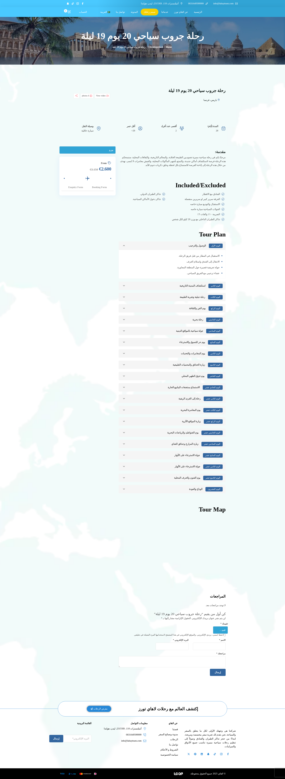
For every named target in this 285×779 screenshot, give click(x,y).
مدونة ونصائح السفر (168, 732)
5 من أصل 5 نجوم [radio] (207, 628)
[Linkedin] (202, 752)
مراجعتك (221, 652)
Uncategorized (155, 47)
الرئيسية (198, 12)
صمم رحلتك (149, 12)
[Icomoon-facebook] (82, 3)
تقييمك (224, 623)
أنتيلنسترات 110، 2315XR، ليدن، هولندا (160, 3)
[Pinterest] (195, 752)
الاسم (222, 638)
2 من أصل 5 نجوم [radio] (219, 628)
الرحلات (174, 738)
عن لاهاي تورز (181, 12)
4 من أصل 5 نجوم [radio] (211, 628)
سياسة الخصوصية (169, 753)
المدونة (134, 12)
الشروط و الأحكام (169, 748)
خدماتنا (164, 12)
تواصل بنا (120, 12)
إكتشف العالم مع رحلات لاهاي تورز (168, 707)
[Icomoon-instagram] (77, 3)
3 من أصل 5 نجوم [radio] (215, 628)
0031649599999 (196, 3)
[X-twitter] (188, 752)
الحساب (83, 12)
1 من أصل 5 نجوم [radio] (224, 628)
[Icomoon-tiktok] (72, 3)
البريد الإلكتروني (180, 638)
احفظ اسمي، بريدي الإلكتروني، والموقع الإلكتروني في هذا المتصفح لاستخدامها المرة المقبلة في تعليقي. (179, 633)
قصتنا (175, 727)
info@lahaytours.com (223, 3)
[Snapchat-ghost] (67, 3)
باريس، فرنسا (210, 100)
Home (169, 47)
